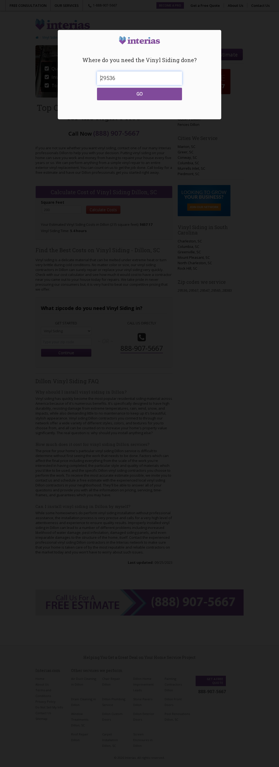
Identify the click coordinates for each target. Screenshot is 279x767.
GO (140, 94)
